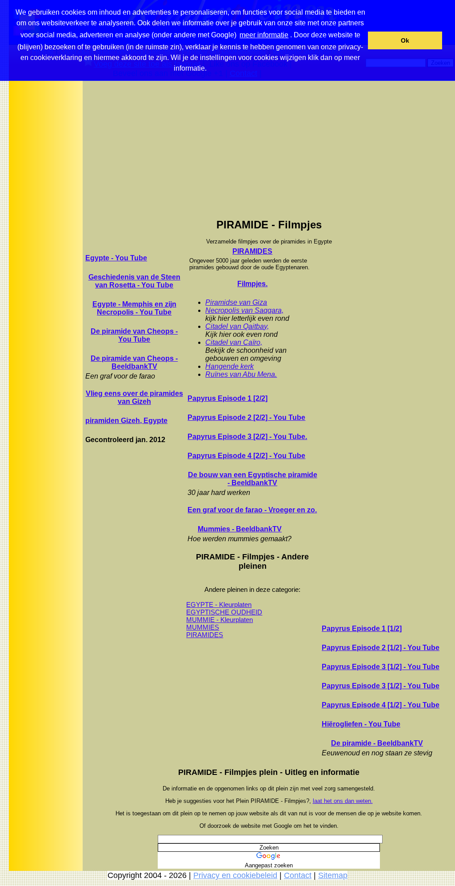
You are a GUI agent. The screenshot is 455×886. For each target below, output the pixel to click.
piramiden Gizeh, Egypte (126, 420)
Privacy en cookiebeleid (235, 875)
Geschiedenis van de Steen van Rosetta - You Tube (134, 281)
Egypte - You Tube (116, 258)
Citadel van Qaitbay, (237, 326)
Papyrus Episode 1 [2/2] (227, 398)
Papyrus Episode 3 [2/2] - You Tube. (247, 436)
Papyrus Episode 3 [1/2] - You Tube (380, 666)
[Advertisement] (45, 221)
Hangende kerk (229, 366)
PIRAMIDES (252, 251)
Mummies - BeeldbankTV (240, 529)
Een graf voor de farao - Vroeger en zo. (252, 510)
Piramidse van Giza (236, 302)
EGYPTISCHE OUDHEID (224, 612)
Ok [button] (405, 40)
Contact (297, 875)
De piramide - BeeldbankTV (377, 743)
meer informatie (263, 35)
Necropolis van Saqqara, (244, 310)
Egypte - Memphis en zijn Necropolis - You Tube (134, 308)
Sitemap (332, 875)
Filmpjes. (252, 283)
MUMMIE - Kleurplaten (219, 619)
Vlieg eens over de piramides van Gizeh (134, 397)
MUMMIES (202, 627)
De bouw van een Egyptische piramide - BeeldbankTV (252, 479)
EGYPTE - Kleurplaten (218, 604)
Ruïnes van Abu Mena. (241, 374)
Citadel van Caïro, (233, 342)
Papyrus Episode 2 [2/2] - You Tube (246, 417)
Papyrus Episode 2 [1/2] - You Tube (380, 647)
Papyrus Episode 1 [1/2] (362, 628)
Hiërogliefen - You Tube (361, 724)
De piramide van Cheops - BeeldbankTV (134, 362)
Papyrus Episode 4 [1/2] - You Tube (380, 705)
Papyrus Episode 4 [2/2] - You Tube (246, 455)
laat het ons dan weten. (343, 801)
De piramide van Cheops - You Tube (134, 335)
